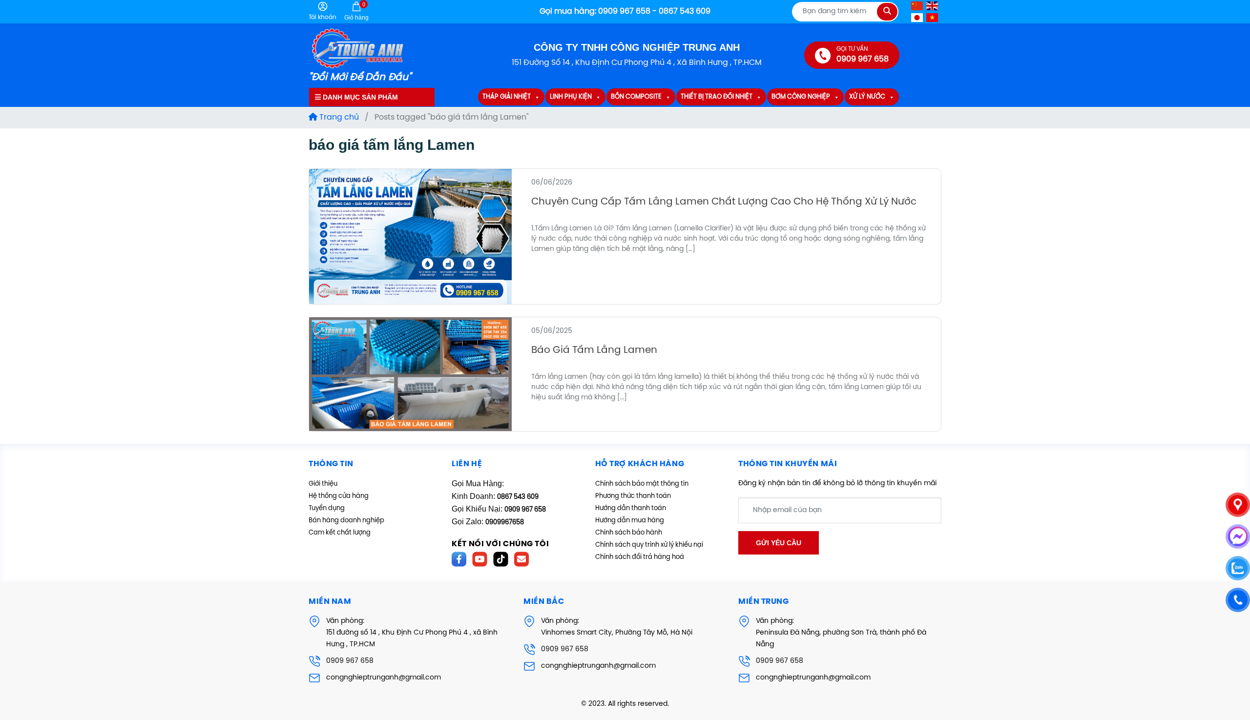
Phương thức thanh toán (633, 496)
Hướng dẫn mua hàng (629, 520)
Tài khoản (322, 17)
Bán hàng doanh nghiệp (346, 520)
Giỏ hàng (356, 11)
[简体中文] (917, 5)
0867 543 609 (518, 497)
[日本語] (917, 17)
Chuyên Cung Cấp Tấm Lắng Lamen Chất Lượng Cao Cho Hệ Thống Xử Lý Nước (724, 202)
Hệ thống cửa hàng (339, 496)
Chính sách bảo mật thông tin (641, 484)
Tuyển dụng (327, 508)
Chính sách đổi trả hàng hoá (639, 557)
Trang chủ (338, 117)
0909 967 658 (350, 661)
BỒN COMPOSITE (636, 97)
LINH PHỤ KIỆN (571, 97)
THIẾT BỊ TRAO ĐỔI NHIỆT (716, 97)
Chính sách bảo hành (628, 533)
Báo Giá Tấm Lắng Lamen (594, 350)
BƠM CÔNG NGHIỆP (800, 97)
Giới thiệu (323, 484)
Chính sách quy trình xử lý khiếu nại (649, 545)
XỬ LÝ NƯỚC (867, 97)
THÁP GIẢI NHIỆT (506, 97)
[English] (932, 5)
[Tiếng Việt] (932, 17)
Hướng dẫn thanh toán (630, 508)
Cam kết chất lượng (340, 533)
